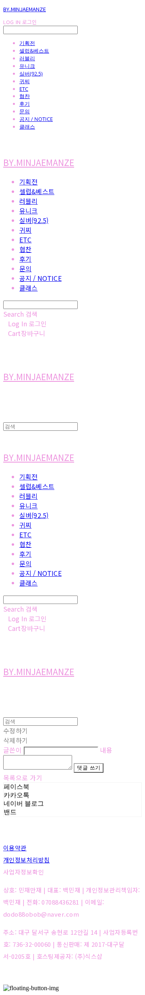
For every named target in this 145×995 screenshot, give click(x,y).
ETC (23, 88)
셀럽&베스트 (34, 50)
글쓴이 (12, 750)
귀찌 (24, 81)
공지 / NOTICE (36, 119)
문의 (24, 111)
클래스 (27, 126)
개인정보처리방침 (26, 860)
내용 (106, 750)
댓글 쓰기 (88, 768)
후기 (24, 103)
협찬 (24, 96)
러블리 (27, 58)
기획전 (27, 43)
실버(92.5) (31, 73)
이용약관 (15, 847)
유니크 (27, 66)
